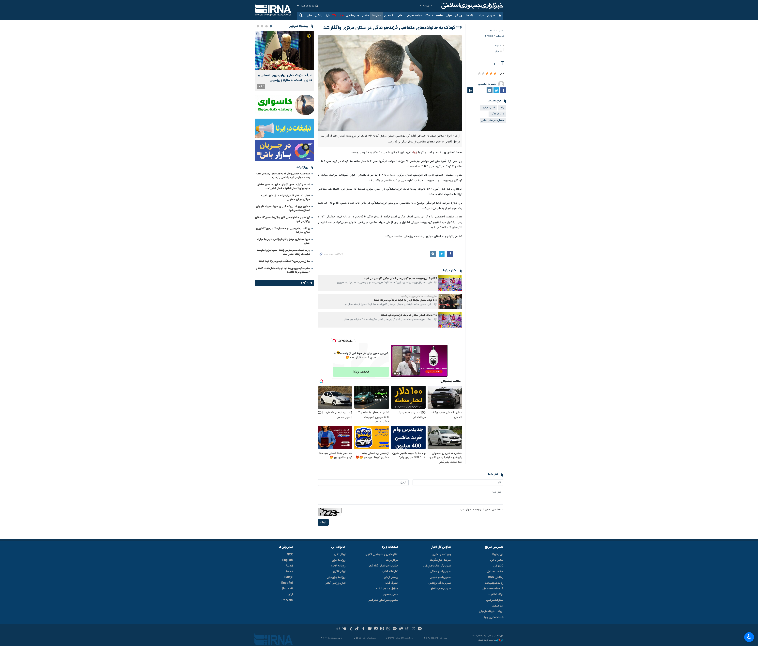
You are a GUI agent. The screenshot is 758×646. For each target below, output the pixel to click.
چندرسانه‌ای (352, 15)
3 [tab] (262, 26)
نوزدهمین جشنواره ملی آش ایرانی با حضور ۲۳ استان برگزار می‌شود (282, 219)
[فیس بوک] (363, 629)
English (287, 560)
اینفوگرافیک (391, 583)
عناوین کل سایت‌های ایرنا (437, 566)
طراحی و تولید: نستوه (487, 640)
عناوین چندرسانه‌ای (440, 588)
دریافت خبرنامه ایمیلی (491, 611)
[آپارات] (401, 629)
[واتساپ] (338, 629)
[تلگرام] (420, 629)
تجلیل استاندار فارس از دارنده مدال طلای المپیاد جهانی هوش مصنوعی (285, 198)
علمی (399, 15)
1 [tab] (271, 26)
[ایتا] (382, 629)
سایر (309, 15)
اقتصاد (469, 15)
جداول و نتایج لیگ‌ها (386, 588)
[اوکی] (350, 629)
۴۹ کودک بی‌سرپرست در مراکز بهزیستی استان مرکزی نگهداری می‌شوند (400, 278)
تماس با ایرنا (496, 560)
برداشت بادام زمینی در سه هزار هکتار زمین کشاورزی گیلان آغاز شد (283, 230)
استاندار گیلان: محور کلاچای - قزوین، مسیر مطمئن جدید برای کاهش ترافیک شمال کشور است (283, 187)
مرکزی (496, 51)
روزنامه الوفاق (337, 566)
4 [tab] (258, 26)
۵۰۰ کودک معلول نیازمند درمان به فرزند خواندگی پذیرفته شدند (405, 300)
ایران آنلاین (339, 571)
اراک (502, 108)
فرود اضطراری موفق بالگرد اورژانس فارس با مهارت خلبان (283, 241)
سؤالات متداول (495, 571)
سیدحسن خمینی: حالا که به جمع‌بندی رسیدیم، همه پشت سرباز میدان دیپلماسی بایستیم (283, 176)
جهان (449, 15)
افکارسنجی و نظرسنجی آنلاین (382, 554)
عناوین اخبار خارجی (440, 577)
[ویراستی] (369, 629)
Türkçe (288, 577)
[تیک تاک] (357, 629)
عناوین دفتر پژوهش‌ (439, 583)
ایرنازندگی (339, 554)
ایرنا (471, 6)
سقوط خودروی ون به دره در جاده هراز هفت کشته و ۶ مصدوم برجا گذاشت (283, 270)
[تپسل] (334, 341)
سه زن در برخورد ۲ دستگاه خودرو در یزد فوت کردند (284, 261)
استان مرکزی (488, 108)
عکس (365, 15)
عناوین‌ (491, 15)
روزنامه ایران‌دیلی (335, 577)
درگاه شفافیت (495, 594)
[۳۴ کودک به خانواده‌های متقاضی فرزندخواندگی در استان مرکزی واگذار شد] (390, 83)
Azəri (289, 571)
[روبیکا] (407, 629)
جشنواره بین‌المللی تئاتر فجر (383, 600)
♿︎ (749, 636)
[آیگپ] (388, 629)
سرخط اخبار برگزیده (440, 560)
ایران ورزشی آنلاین (335, 583)
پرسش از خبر (391, 577)
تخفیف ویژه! (361, 371)
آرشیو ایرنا (498, 566)
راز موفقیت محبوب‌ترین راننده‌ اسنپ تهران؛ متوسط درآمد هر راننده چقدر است (283, 252)
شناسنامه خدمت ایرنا (492, 588)
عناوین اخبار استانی (440, 571)
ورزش (458, 15)
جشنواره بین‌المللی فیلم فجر (383, 566)
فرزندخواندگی (497, 114)
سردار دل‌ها (392, 560)
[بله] (394, 629)
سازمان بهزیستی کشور (493, 120)
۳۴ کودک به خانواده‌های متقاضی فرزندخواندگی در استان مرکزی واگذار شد (392, 28)
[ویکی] (344, 629)
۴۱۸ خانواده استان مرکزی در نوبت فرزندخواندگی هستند (409, 315)
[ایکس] (413, 629)
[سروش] (376, 629)
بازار (327, 15)
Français (287, 600)
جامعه (439, 15)
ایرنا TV (336, 15)
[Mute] (400, 373)
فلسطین (388, 15)
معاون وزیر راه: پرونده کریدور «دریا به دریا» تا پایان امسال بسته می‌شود (283, 208)
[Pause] (394, 373)
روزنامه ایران (338, 560)
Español (287, 583)
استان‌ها (376, 15)
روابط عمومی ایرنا (493, 583)
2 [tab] (266, 26)
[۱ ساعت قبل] (284, 50)
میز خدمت (497, 606)
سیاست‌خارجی (413, 15)
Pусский (287, 588)
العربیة (289, 566)
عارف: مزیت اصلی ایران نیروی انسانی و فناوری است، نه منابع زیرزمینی (285, 78)
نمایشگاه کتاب (390, 571)
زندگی (318, 15)
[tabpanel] (284, 61)
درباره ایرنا (497, 554)
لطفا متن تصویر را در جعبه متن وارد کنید (481, 510)
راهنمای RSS (495, 577)
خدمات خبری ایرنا (493, 617)
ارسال (323, 522)
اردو (290, 594)
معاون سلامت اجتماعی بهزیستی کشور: (418, 296)
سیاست (480, 15)
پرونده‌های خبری (441, 554)
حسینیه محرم (390, 594)
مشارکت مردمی (494, 600)
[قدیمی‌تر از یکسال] (450, 283)
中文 (290, 554)
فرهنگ (429, 15)
